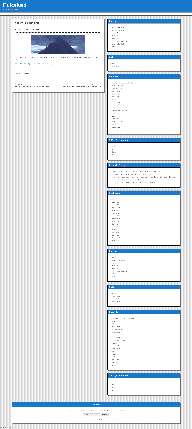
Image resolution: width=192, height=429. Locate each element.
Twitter (113, 44)
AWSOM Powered (5, 428)
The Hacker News (117, 121)
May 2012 (114, 229)
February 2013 (116, 207)
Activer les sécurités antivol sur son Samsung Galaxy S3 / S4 (135, 171)
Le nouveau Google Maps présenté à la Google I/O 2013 (132, 174)
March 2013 (115, 205)
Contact (122, 410)
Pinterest (114, 38)
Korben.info (115, 97)
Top (112, 419)
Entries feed (116, 296)
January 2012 (116, 240)
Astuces (93, 410)
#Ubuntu (113, 152)
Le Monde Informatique (119, 110)
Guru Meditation (117, 94)
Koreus (113, 99)
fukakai (37, 29)
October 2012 (116, 216)
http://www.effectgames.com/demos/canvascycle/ (33, 64)
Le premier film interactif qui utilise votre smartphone (133, 182)
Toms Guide (115, 124)
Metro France (116, 113)
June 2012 (114, 227)
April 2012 (115, 232)
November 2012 (116, 213)
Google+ (113, 33)
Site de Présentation (119, 41)
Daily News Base (117, 88)
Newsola (113, 116)
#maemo (113, 146)
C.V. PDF (73, 410)
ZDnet (113, 130)
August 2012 (115, 221)
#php (112, 149)
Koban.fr (114, 63)
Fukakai (15, 5)
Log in (113, 293)
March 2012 (115, 235)
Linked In (114, 36)
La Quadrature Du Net (119, 102)
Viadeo (113, 47)
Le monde (114, 108)
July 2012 (114, 224)
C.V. (114, 410)
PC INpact (114, 119)
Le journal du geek (118, 105)
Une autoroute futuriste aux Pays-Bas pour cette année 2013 (134, 180)
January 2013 (116, 210)
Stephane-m (115, 66)
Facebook (114, 27)
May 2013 (114, 199)
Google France (116, 91)
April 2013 (115, 202)
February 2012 (116, 238)
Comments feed (116, 299)
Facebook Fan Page (118, 30)
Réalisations (104, 410)
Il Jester (105, 419)
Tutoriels (83, 410)
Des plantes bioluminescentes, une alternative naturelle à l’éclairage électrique (144, 177)
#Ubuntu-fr (115, 155)
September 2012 (116, 218)
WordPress (87, 419)
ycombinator (115, 127)
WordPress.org (116, 302)
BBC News (114, 86)
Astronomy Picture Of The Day (122, 83)
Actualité (26, 73)
